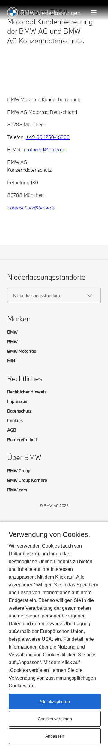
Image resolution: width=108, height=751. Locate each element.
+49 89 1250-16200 (48, 137)
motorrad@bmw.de (44, 149)
